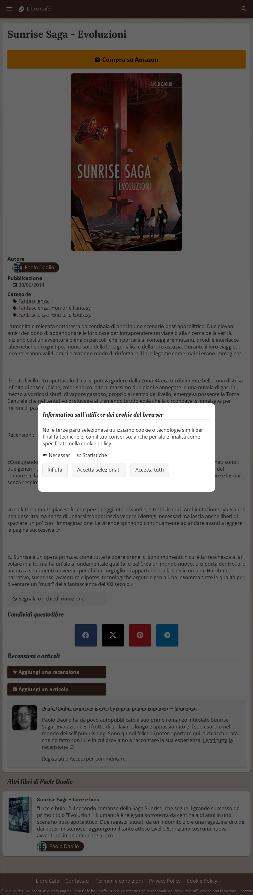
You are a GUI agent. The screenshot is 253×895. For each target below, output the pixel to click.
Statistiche (94, 455)
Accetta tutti (149, 469)
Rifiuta (55, 469)
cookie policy (96, 443)
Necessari (60, 455)
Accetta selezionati (99, 469)
